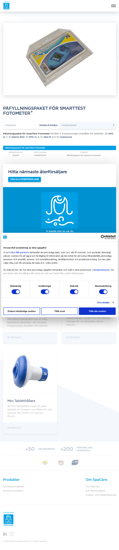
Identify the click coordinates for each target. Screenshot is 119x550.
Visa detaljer (103, 302)
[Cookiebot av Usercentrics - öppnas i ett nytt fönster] (103, 237)
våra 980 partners (19, 252)
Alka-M (47, 137)
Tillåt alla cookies (97, 311)
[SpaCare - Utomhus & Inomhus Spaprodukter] (6, 5)
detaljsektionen (101, 269)
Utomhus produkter (13, 487)
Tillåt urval (59, 311)
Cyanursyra (66, 137)
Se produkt (14, 338)
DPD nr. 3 (34, 137)
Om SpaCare (93, 487)
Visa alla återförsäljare (24, 179)
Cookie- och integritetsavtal (101, 495)
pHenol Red (18, 137)
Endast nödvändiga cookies (22, 311)
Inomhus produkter (13, 491)
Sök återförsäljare (95, 491)
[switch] (45, 291)
